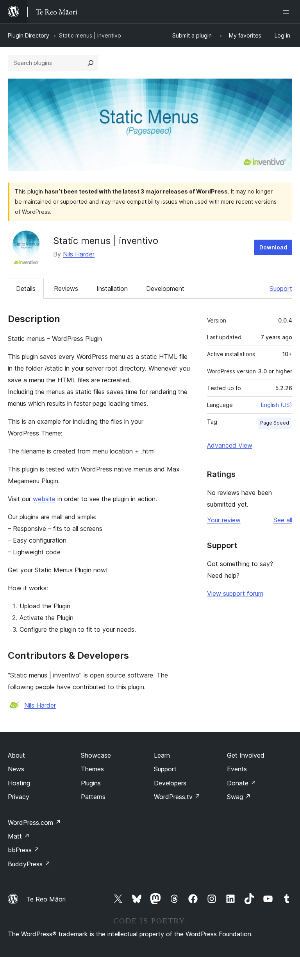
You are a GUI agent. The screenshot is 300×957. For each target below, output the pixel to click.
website (44, 499)
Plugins (91, 783)
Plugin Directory (28, 35)
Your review (224, 520)
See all (282, 520)
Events (237, 769)
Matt (19, 836)
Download (273, 247)
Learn (162, 755)
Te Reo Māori (46, 899)
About (16, 755)
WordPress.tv (177, 797)
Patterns (93, 797)
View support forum (235, 593)
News (16, 769)
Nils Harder (79, 254)
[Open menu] (287, 11)
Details (26, 288)
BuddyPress (29, 864)
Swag (239, 797)
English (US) (276, 404)
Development (165, 288)
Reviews (66, 288)
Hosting (19, 783)
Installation (112, 288)
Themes (92, 769)
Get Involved (245, 755)
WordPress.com (34, 822)
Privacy (18, 797)
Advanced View (229, 445)
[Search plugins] (90, 63)
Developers (170, 783)
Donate (241, 783)
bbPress (23, 850)
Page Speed (274, 423)
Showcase (96, 755)
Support (281, 288)
